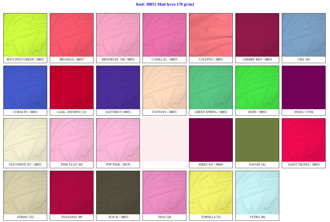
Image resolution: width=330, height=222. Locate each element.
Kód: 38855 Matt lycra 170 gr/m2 (165, 4)
